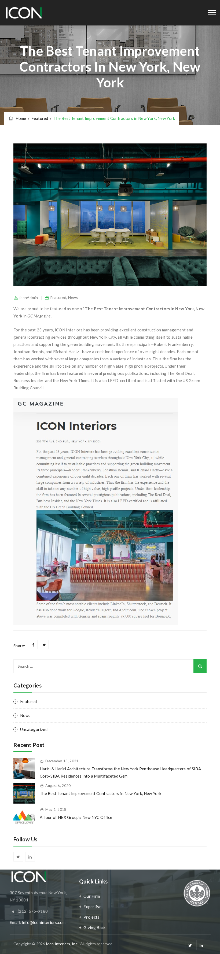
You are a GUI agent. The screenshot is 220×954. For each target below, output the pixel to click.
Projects (91, 917)
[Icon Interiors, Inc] (23, 12)
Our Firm (91, 896)
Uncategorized (33, 729)
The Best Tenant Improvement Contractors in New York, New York (100, 793)
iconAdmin (29, 297)
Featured (58, 297)
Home (20, 118)
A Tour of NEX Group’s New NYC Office (76, 817)
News (73, 297)
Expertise (92, 906)
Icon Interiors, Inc (62, 943)
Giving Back (94, 927)
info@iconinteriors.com (44, 922)
